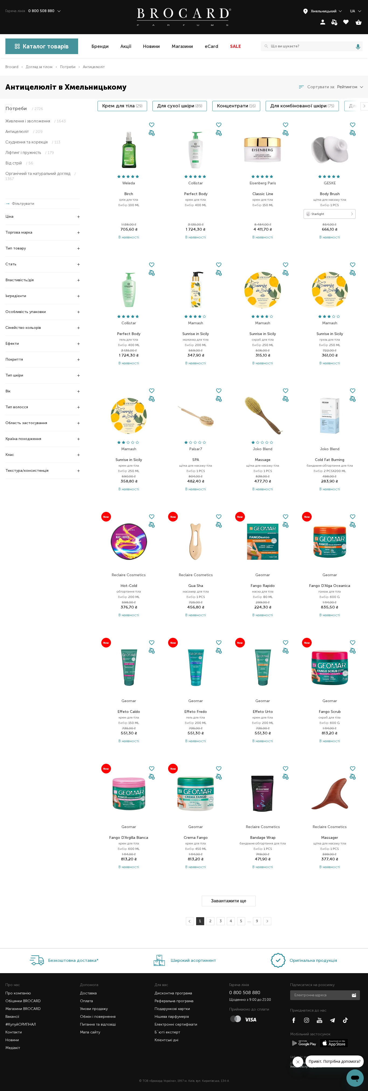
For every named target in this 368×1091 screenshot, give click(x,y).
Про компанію (18, 993)
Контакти (13, 1032)
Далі (266, 921)
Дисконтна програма (173, 993)
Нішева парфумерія (172, 1016)
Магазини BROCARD (23, 1008)
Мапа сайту (90, 1032)
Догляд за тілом (39, 67)
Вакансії (12, 1016)
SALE (235, 46)
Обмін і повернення (98, 1016)
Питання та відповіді (98, 1024)
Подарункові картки (172, 1008)
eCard (211, 46)
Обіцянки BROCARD (23, 1001)
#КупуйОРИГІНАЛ (20, 1024)
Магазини (182, 46)
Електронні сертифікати (176, 1024)
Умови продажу (94, 1008)
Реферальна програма (174, 1001)
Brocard (11, 67)
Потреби (67, 67)
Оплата (86, 1001)
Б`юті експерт (167, 1032)
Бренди (100, 46)
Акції (125, 46)
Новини (151, 46)
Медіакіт (12, 1048)
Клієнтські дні (166, 1040)
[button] (152, 133)
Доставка (88, 993)
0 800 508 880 (244, 992)
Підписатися (354, 995)
